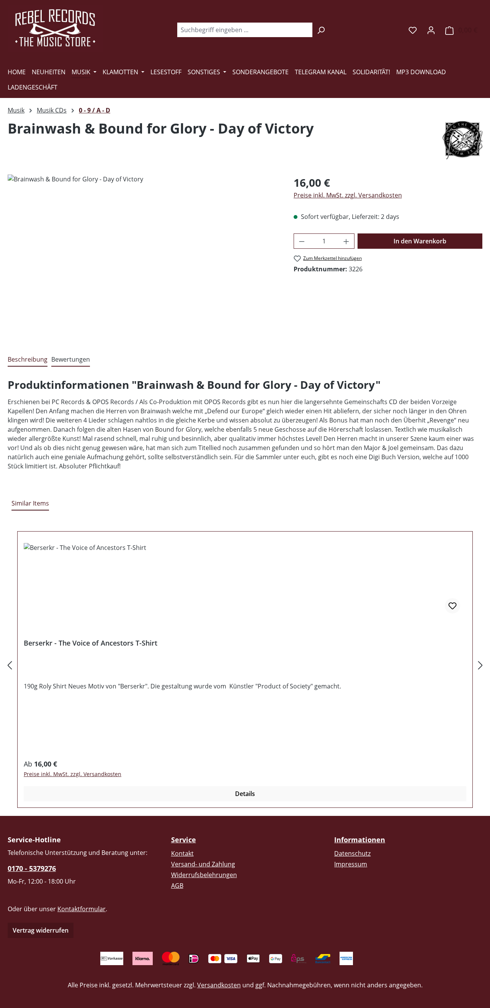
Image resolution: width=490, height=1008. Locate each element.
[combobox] (244, 30)
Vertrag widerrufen (41, 930)
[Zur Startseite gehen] (55, 28)
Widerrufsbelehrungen (204, 875)
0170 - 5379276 (32, 868)
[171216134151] (143, 257)
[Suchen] (321, 30)
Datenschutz (352, 853)
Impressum (350, 864)
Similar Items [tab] (30, 503)
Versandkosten (219, 985)
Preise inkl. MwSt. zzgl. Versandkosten (348, 195)
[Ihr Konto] (431, 30)
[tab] (27, 360)
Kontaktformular (81, 909)
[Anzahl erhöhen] (346, 241)
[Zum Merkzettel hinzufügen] (452, 605)
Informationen (359, 839)
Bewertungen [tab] (70, 359)
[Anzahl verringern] (302, 241)
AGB (177, 885)
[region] (143, 257)
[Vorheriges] (9, 664)
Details (245, 793)
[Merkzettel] (412, 30)
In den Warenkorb (420, 241)
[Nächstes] (480, 664)
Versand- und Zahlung (203, 864)
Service (183, 839)
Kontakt (182, 853)
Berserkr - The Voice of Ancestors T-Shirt (90, 643)
